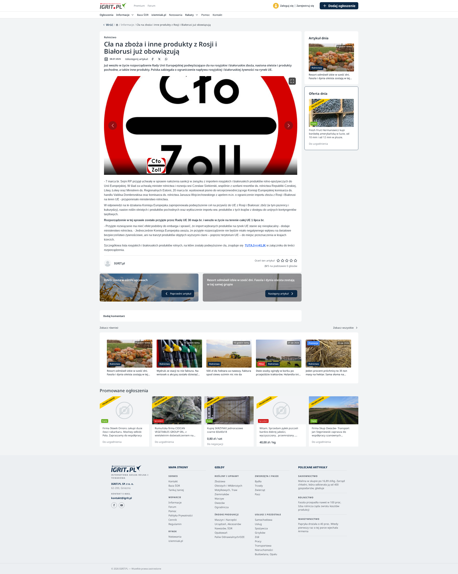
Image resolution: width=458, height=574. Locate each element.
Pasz (257, 494)
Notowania (175, 15)
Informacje (127, 24)
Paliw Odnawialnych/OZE (230, 537)
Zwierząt (260, 490)
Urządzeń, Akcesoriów (228, 524)
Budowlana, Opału (266, 554)
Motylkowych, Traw (226, 490)
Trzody (259, 485)
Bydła (258, 481)
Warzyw (219, 498)
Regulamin (175, 524)
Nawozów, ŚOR (223, 528)
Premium (139, 5)
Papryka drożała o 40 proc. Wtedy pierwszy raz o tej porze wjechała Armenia (318, 527)
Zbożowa (220, 481)
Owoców (220, 503)
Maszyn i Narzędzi (226, 519)
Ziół (257, 537)
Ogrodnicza (222, 507)
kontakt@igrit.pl (121, 498)
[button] (276, 6)
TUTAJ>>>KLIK (255, 245)
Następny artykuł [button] (278, 293)
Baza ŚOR (143, 15)
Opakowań (221, 532)
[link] (108, 25)
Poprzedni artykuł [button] (180, 293)
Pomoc (205, 15)
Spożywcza (261, 528)
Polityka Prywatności (180, 515)
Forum (151, 5)
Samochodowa (263, 519)
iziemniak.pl (158, 15)
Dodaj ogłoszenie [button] (341, 6)
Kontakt (217, 15)
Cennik (172, 519)
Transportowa (263, 545)
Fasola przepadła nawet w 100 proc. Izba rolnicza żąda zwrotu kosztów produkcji (319, 506)
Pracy (258, 541)
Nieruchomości (264, 550)
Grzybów (260, 532)
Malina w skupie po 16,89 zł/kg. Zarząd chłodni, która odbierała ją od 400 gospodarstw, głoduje (321, 484)
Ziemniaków (222, 494)
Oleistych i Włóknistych (228, 485)
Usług (258, 524)
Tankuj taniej (176, 490)
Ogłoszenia (106, 15)
